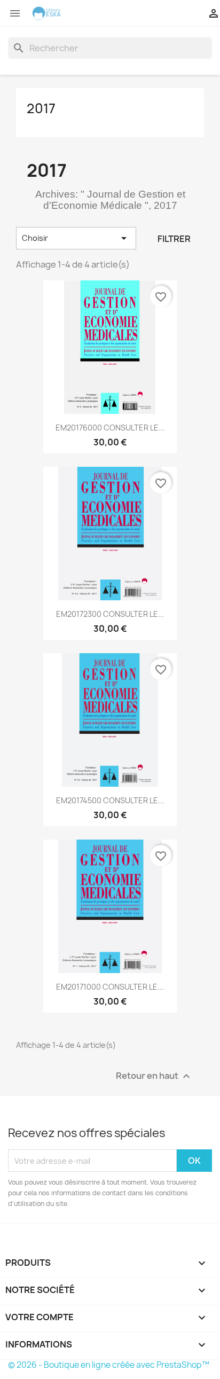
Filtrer (174, 239)
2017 (41, 108)
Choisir (76, 238)
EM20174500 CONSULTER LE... (110, 800)
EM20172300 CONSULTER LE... (110, 614)
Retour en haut (154, 1076)
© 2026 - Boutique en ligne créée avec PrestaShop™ (108, 1364)
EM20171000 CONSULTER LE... (110, 987)
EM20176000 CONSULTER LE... (110, 427)
